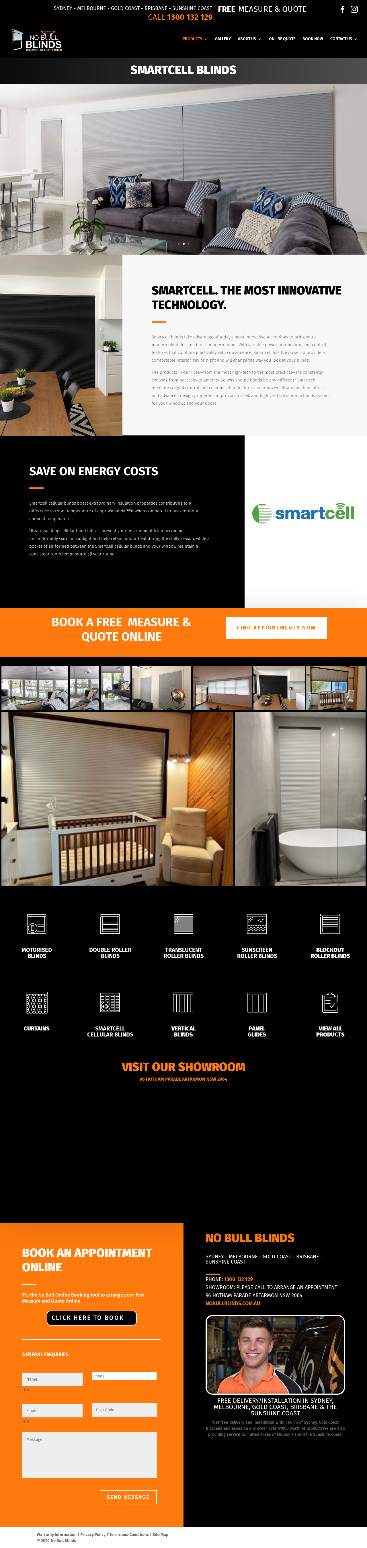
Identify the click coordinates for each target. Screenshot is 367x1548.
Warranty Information (57, 1534)
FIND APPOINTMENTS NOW (276, 628)
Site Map (160, 1534)
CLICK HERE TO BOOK (88, 1318)
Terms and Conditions (129, 1534)
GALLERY (223, 39)
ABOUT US (247, 39)
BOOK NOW (312, 39)
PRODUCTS (192, 39)
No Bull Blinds (63, 1540)
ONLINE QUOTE (282, 39)
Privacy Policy (93, 1534)
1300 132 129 (190, 17)
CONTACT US (341, 39)
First (26, 1390)
